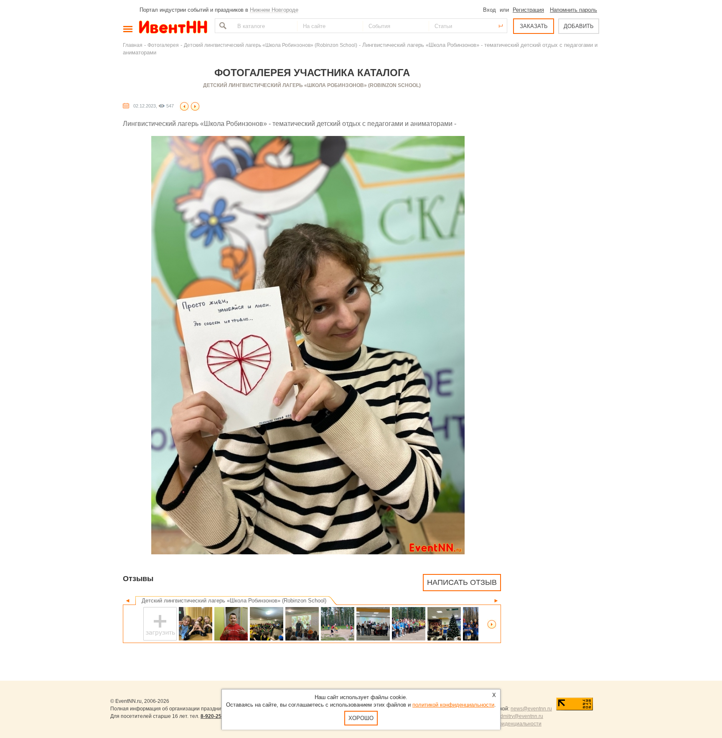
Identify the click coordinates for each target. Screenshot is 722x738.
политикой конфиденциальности (453, 705)
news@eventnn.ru (531, 709)
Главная (132, 45)
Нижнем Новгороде (274, 10)
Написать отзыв (462, 582)
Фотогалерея (163, 45)
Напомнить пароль (573, 10)
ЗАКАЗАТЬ (534, 26)
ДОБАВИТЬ (579, 26)
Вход (489, 10)
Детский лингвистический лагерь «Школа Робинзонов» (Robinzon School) (270, 45)
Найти (221, 26)
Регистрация (528, 10)
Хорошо (361, 718)
